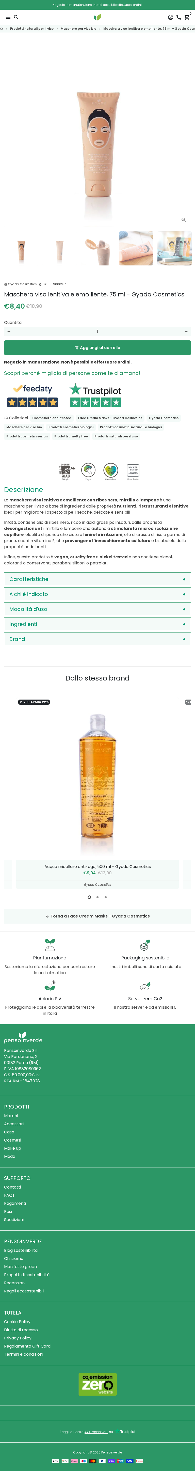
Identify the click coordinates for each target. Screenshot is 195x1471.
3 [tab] (106, 897)
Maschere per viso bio (78, 28)
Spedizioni (14, 1220)
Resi (8, 1211)
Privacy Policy (17, 1338)
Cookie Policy (17, 1322)
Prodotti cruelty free (71, 436)
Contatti (12, 1187)
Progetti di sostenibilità (27, 1275)
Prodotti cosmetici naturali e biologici (131, 427)
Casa (9, 1132)
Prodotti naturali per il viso (32, 28)
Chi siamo (13, 1258)
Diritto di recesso (21, 1330)
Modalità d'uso (28, 609)
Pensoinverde (111, 1452)
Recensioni (14, 1283)
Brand (17, 639)
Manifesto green (20, 1267)
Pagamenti (15, 1203)
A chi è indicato (28, 594)
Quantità (13, 322)
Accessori (14, 1124)
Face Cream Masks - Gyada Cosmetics (110, 418)
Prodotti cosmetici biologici (70, 427)
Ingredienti (23, 624)
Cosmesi (12, 1140)
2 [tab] (97, 897)
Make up (12, 1148)
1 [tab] (89, 897)
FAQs (9, 1195)
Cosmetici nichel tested (51, 418)
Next (186, 133)
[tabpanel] (97, 793)
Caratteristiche (28, 579)
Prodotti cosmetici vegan (27, 436)
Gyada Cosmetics (163, 418)
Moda (9, 1156)
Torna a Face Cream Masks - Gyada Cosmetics (97, 916)
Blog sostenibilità (21, 1250)
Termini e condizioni (23, 1354)
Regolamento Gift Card (27, 1346)
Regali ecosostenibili (24, 1291)
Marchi (11, 1116)
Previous (13, 792)
